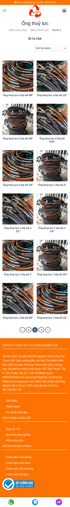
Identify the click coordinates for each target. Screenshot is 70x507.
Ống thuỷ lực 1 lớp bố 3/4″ (52, 274)
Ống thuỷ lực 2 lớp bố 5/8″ (18, 95)
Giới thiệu (11, 400)
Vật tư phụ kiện (14, 440)
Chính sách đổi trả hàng (19, 468)
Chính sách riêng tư (17, 474)
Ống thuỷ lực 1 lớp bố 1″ (18, 274)
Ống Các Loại (18, 30)
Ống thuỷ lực (39, 30)
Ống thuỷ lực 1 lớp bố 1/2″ (52, 317)
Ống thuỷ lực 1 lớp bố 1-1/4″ (52, 230)
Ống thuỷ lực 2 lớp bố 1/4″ (18, 184)
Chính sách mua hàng (18, 457)
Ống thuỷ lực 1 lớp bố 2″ (52, 184)
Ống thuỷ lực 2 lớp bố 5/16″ (52, 140)
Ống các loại (13, 429)
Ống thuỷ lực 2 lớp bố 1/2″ (52, 95)
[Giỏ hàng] (64, 10)
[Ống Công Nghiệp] (35, 11)
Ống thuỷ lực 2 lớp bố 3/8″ (18, 138)
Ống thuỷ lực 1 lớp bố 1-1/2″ (18, 230)
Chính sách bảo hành (18, 463)
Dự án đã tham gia (16, 412)
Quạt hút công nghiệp (18, 434)
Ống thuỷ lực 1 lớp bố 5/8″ (18, 317)
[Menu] (4, 11)
